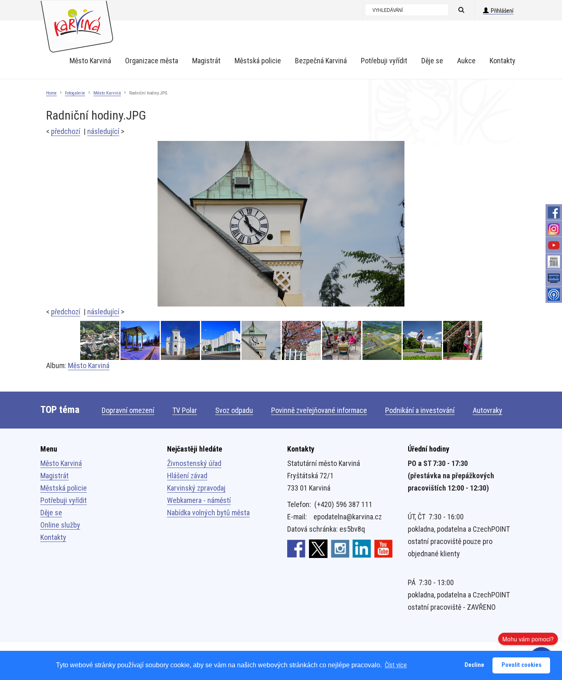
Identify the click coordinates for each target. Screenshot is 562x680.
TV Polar (184, 410)
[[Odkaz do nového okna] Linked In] (362, 548)
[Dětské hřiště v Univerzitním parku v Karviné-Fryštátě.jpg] (462, 340)
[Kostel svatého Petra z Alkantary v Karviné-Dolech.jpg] (181, 340)
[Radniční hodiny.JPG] (281, 223)
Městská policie (63, 488)
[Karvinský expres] (554, 278)
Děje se (51, 512)
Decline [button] (474, 665)
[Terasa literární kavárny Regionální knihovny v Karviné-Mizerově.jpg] (342, 340)
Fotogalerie (75, 93)
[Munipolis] (554, 294)
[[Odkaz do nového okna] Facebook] (296, 548)
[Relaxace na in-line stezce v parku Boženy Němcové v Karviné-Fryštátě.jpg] (423, 340)
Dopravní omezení (128, 410)
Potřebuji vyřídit (63, 500)
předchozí (65, 131)
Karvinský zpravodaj (196, 488)
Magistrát (54, 475)
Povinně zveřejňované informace (319, 410)
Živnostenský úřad (194, 463)
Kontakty (53, 537)
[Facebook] (554, 212)
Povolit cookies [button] (521, 665)
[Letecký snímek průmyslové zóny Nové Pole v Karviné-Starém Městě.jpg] (382, 340)
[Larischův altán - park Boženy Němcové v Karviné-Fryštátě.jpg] (141, 340)
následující (103, 131)
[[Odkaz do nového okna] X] (318, 548)
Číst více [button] (396, 665)
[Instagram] (554, 229)
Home (51, 93)
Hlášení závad (187, 475)
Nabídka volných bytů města (208, 512)
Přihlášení (502, 10)
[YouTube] (554, 245)
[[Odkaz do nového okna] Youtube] (383, 548)
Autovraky (487, 410)
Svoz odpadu (234, 410)
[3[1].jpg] (100, 340)
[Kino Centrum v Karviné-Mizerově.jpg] (221, 340)
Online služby (60, 525)
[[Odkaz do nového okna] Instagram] (340, 548)
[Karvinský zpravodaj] (554, 262)
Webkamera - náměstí (199, 500)
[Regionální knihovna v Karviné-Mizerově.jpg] (302, 340)
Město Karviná (107, 93)
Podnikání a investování (420, 410)
